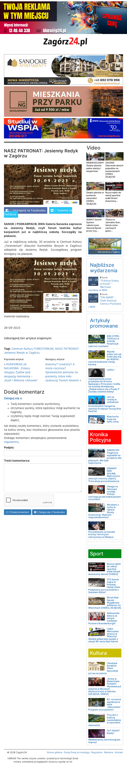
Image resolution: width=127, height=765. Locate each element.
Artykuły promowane (104, 323)
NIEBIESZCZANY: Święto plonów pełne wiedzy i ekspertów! (95, 166)
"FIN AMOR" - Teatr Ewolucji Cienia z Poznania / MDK (104, 300)
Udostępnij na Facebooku (28, 210)
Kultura (98, 653)
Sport (96, 554)
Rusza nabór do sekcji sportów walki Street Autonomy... (113, 196)
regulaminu (11, 442)
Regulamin (97, 752)
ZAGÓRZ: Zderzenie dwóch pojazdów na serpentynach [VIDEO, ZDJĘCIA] (114, 169)
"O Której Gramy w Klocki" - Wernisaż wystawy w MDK (103, 284)
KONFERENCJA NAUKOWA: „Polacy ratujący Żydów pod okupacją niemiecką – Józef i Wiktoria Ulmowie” (21, 372)
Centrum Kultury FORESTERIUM (32, 348)
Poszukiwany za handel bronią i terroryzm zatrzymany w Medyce (101, 534)
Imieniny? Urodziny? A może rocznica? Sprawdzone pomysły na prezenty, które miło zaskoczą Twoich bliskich (62, 372)
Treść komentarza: (17, 460)
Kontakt (119, 752)
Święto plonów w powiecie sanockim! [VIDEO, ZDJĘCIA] (95, 198)
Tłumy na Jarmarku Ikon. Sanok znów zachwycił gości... (113, 225)
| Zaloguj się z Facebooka (50, 512)
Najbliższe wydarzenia (103, 267)
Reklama (108, 752)
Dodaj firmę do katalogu (77, 752)
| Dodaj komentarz (18, 512)
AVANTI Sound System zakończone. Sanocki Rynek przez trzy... (93, 225)
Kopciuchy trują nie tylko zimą (113, 419)
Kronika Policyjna (100, 437)
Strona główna (54, 752)
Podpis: (9, 447)
